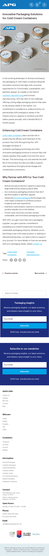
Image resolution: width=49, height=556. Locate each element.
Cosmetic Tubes (8, 473)
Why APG (5, 401)
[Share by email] (24, 260)
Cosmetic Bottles (8, 470)
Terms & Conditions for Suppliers (32, 551)
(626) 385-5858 (13, 514)
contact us (37, 244)
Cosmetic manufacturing (33, 253)
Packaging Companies (10, 481)
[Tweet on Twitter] (20, 260)
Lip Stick (5, 447)
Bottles (5, 421)
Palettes (5, 450)
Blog (4, 406)
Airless (5, 418)
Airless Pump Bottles (9, 468)
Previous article (11, 273)
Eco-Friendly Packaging (10, 476)
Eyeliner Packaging (9, 479)
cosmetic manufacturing (13, 95)
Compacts (6, 442)
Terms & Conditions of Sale (21, 549)
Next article (39, 273)
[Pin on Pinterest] (15, 260)
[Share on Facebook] (11, 260)
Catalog (5, 398)
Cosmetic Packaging (9, 465)
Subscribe (24, 326)
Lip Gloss (5, 444)
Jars (4, 427)
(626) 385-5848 (11, 516)
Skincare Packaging (9, 462)
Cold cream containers (12, 135)
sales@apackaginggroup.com (12, 524)
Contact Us (6, 395)
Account (5, 403)
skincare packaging (22, 198)
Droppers (5, 424)
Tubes (4, 429)
